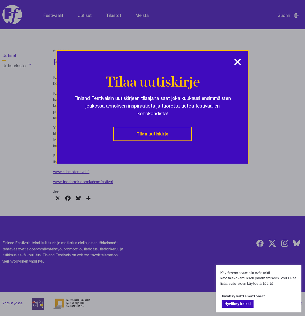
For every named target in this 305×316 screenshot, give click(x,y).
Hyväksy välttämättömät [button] (242, 296)
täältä (268, 283)
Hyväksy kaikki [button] (237, 303)
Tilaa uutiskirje (152, 133)
